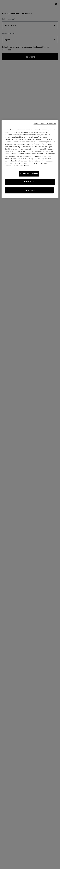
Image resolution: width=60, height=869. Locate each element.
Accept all (30, 182)
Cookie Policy (23, 166)
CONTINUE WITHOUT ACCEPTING (45, 124)
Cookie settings (29, 173)
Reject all (29, 190)
